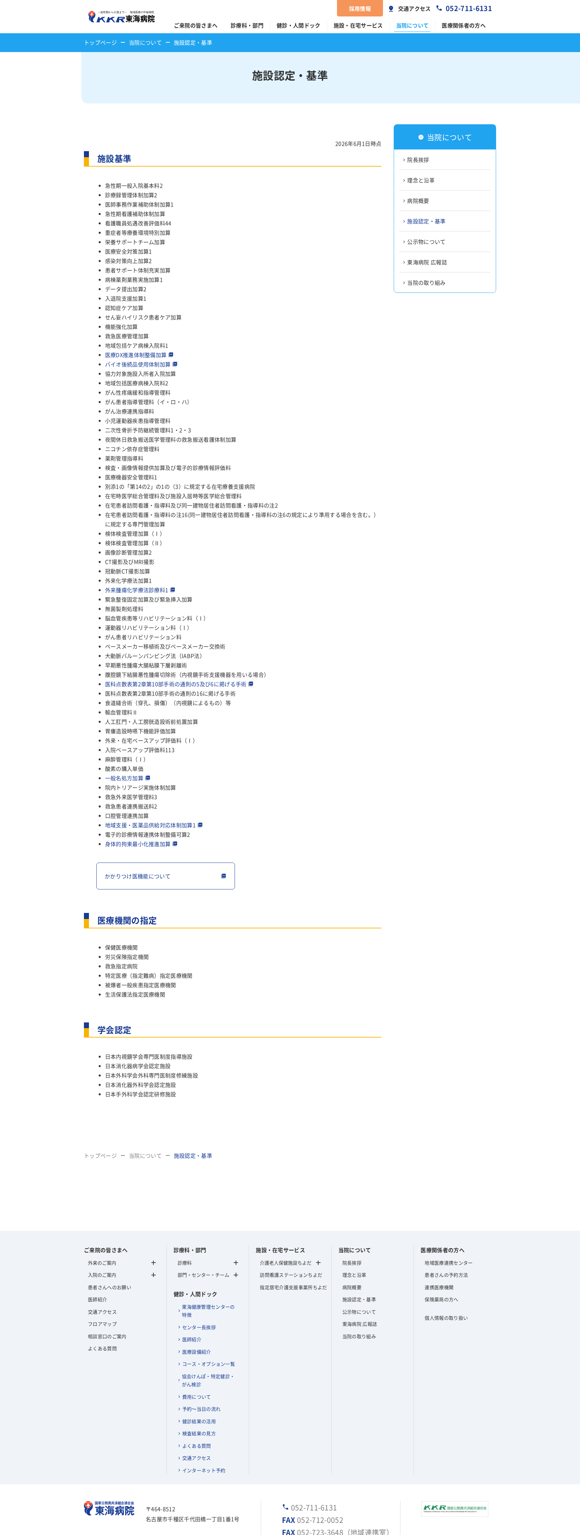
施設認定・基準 (426, 221)
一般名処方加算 (124, 778)
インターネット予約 (204, 1470)
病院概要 (418, 201)
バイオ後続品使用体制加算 (138, 364)
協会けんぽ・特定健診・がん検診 (208, 1380)
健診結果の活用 (199, 1421)
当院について (412, 25)
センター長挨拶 (199, 1327)
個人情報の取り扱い (446, 1317)
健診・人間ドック (299, 25)
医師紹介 (97, 1299)
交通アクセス (414, 8)
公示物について (426, 242)
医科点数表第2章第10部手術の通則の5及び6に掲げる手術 (176, 684)
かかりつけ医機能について (138, 876)
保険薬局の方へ (441, 1299)
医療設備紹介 (196, 1351)
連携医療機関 (439, 1287)
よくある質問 (102, 1348)
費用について (196, 1396)
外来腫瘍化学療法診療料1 (136, 590)
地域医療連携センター (449, 1262)
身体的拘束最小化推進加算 (138, 844)
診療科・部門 (247, 25)
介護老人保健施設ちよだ (285, 1262)
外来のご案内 (102, 1262)
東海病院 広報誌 (427, 262)
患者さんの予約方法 (446, 1274)
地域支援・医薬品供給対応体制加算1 (150, 825)
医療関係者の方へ (464, 25)
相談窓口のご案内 (107, 1336)
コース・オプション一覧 (208, 1363)
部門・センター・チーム (203, 1274)
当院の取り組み (426, 283)
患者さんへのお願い (109, 1287)
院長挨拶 (418, 160)
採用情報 (360, 8)
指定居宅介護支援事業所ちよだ (290, 1287)
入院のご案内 (102, 1274)
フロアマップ (102, 1323)
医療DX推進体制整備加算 (136, 355)
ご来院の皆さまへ (196, 25)
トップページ (100, 42)
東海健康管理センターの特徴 (208, 1310)
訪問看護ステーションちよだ (290, 1274)
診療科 (185, 1262)
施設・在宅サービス (358, 25)
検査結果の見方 (199, 1433)
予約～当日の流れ (201, 1408)
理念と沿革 (421, 180)
